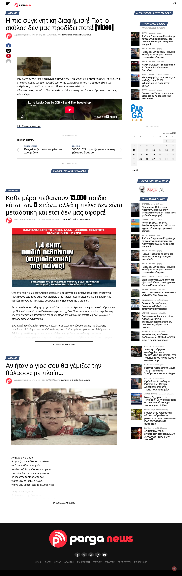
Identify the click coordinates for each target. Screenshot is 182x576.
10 (134, 150)
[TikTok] (98, 554)
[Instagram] (91, 554)
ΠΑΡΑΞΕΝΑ (110, 562)
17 (134, 154)
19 (147, 154)
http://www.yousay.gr (29, 126)
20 (153, 154)
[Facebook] (77, 554)
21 (160, 154)
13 (153, 150)
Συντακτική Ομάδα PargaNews (76, 35)
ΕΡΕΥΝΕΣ (97, 562)
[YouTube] (104, 554)
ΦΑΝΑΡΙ (58, 562)
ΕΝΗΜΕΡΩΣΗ (83, 562)
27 (153, 159)
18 (140, 154)
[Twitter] (84, 554)
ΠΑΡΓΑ (48, 562)
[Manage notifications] (174, 568)
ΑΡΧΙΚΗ (38, 562)
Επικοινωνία (140, 562)
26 (147, 159)
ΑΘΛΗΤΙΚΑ (69, 562)
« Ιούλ (135, 170)
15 (166, 150)
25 (140, 159)
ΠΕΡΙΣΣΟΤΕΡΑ (124, 562)
